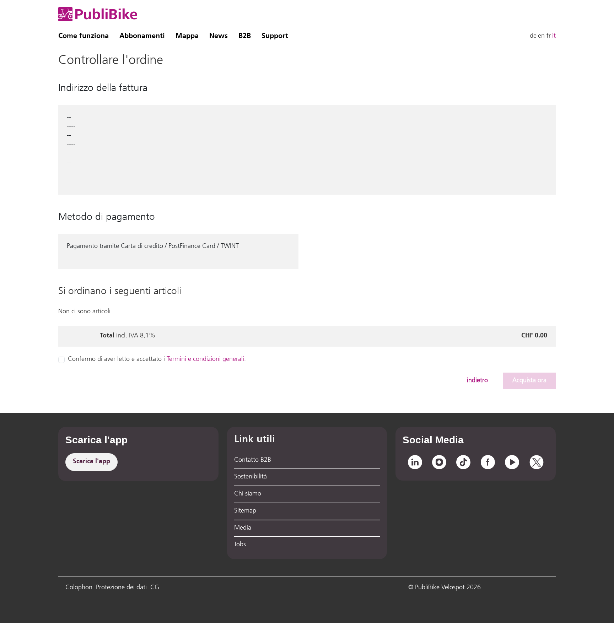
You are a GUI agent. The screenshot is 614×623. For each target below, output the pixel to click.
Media (242, 528)
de (533, 36)
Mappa (187, 36)
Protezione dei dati (121, 588)
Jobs (240, 545)
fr (548, 36)
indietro (477, 381)
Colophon (78, 588)
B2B (244, 36)
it (554, 36)
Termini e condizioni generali (205, 359)
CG (154, 588)
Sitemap (245, 511)
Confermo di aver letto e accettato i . (157, 359)
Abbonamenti (142, 36)
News (218, 36)
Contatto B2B (252, 460)
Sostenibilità (250, 477)
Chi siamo (247, 494)
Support (275, 36)
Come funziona (83, 36)
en (541, 36)
